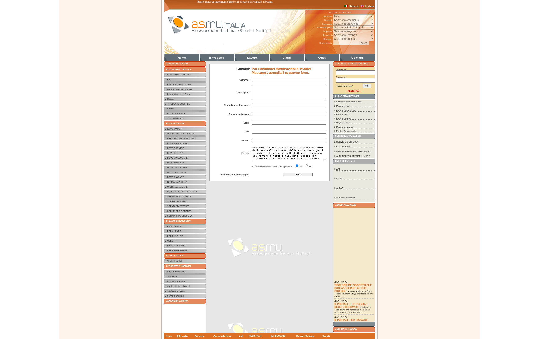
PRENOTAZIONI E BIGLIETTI (181, 138)
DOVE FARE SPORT (177, 172)
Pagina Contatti (343, 118)
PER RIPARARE (175, 236)
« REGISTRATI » (354, 91)
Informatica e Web (176, 113)
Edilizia (170, 108)
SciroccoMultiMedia (345, 197)
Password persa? (344, 86)
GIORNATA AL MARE (177, 187)
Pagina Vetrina (343, 114)
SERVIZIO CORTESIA (347, 142)
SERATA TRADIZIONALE (179, 196)
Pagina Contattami (345, 127)
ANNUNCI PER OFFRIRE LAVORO (353, 156)
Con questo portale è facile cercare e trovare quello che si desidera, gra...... (353, 321)
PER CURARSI (174, 231)
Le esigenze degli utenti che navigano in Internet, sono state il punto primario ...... (352, 305)
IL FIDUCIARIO (343, 147)
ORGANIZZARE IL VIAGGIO (181, 133)
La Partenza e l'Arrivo (177, 143)
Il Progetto (216, 57)
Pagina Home (343, 106)
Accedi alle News (222, 336)
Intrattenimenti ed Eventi (179, 94)
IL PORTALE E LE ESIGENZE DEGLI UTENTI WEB (351, 301)
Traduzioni (172, 276)
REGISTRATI (255, 336)
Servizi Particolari (175, 296)
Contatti (357, 57)
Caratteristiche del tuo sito (349, 102)
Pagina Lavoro (343, 122)
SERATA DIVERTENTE (178, 206)
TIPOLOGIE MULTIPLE (178, 104)
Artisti (322, 57)
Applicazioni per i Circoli (178, 286)
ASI (338, 169)
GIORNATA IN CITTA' (177, 182)
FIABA (339, 178)
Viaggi (287, 57)
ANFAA (339, 188)
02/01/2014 (340, 277)
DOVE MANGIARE (176, 163)
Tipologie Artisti (174, 261)
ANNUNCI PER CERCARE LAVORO (353, 151)
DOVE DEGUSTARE (177, 167)
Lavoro (252, 57)
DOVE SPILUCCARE (177, 158)
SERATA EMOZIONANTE (179, 211)
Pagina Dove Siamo (346, 110)
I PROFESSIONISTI (177, 246)
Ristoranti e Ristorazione (179, 84)
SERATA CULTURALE (177, 201)
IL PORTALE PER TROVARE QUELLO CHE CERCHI (351, 317)
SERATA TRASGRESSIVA (179, 216)
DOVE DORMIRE (175, 148)
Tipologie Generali (176, 291)
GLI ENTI (171, 241)
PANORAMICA (174, 129)
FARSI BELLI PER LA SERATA (182, 192)
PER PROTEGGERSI (177, 250)
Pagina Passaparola (346, 131)
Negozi (170, 99)
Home (182, 57)
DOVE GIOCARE (175, 177)
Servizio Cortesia (305, 336)
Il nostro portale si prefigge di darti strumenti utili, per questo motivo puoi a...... (353, 289)
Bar (169, 79)
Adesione (199, 336)
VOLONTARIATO (175, 118)
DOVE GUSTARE (175, 153)
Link (241, 336)
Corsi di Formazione (176, 271)
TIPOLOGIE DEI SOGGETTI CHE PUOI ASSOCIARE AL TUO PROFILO (353, 283)
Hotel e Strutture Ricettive (179, 89)
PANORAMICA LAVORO (179, 75)
